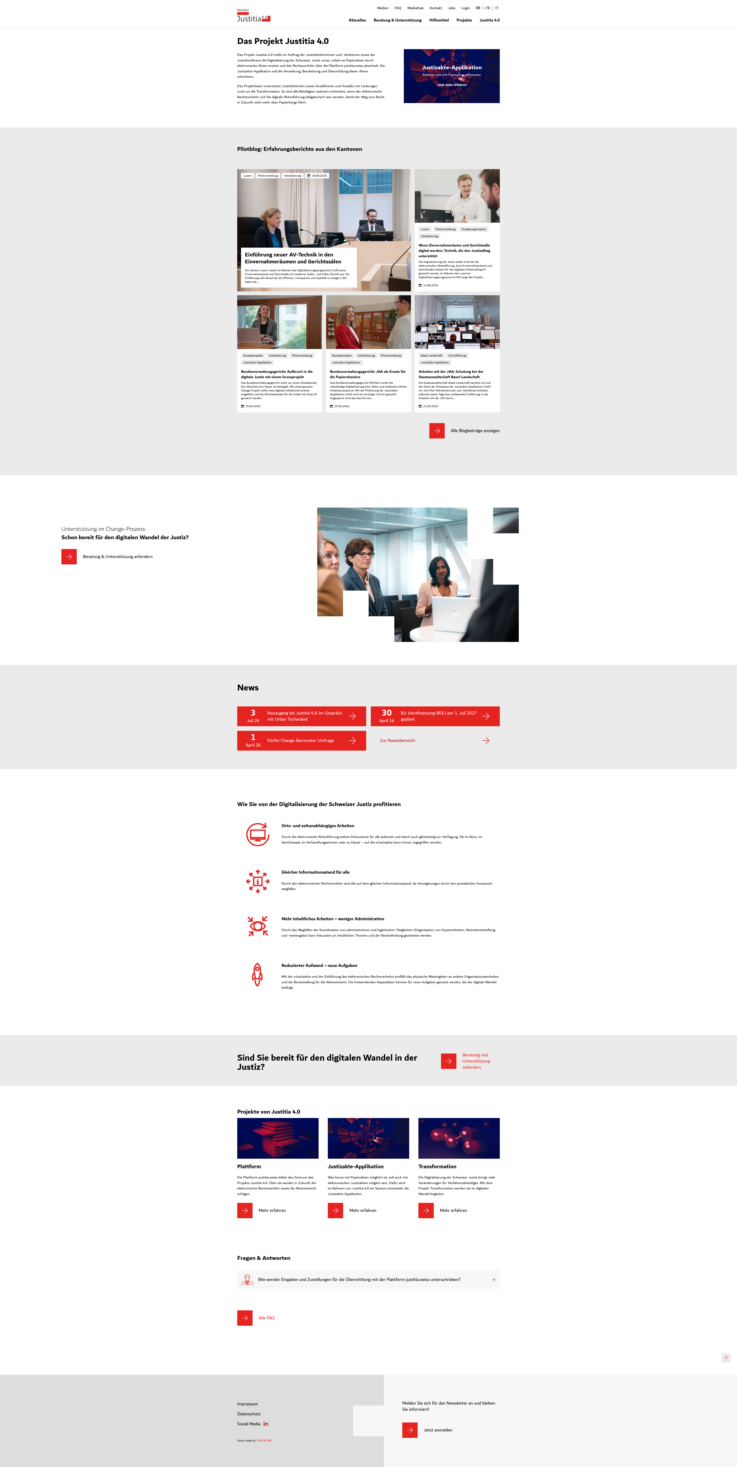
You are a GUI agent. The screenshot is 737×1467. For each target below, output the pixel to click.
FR (488, 8)
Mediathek (415, 8)
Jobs (451, 8)
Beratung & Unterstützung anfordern (118, 556)
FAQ (398, 8)
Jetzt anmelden (438, 1430)
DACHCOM (264, 1440)
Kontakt (436, 8)
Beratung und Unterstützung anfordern (476, 1061)
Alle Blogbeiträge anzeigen (475, 430)
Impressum (247, 1404)
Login (465, 8)
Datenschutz (249, 1414)
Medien (382, 8)
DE (478, 8)
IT (497, 8)
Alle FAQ (267, 1318)
